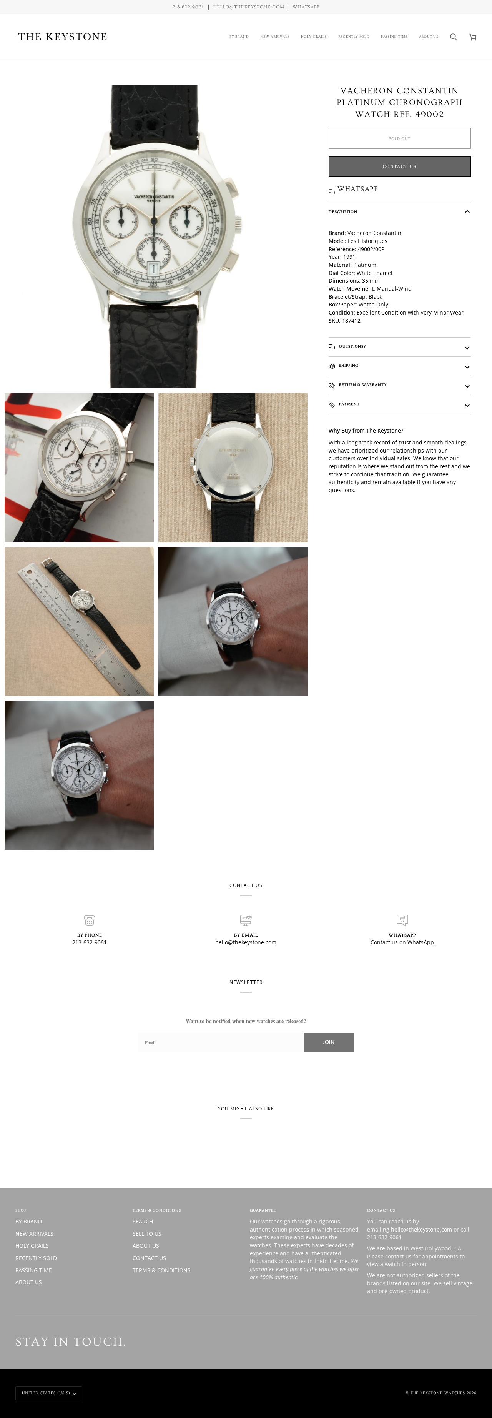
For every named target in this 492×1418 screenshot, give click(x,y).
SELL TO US (147, 1233)
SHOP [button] (21, 1210)
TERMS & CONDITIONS (162, 1270)
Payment (348, 404)
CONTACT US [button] (381, 1210)
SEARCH (143, 1221)
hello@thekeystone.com (245, 942)
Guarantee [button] (263, 1210)
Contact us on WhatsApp (402, 942)
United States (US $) (46, 1393)
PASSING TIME (33, 1270)
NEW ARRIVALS (34, 1233)
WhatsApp (306, 7)
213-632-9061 (89, 942)
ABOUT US (28, 1282)
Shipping (347, 365)
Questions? (351, 346)
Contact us (400, 166)
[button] (239, 36)
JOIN (328, 1042)
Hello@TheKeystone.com (248, 7)
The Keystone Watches (438, 1393)
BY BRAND (28, 1221)
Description (343, 212)
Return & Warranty (362, 385)
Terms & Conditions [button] (157, 1210)
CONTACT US (149, 1258)
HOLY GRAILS (32, 1245)
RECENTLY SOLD (36, 1258)
